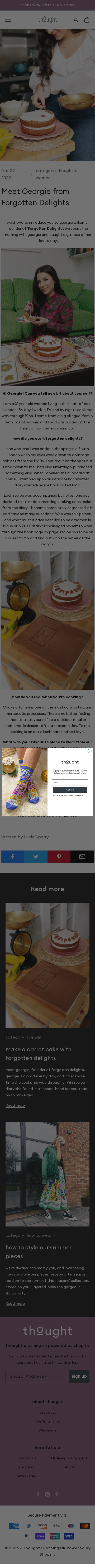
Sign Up (70, 790)
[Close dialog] (90, 751)
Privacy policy (78, 795)
